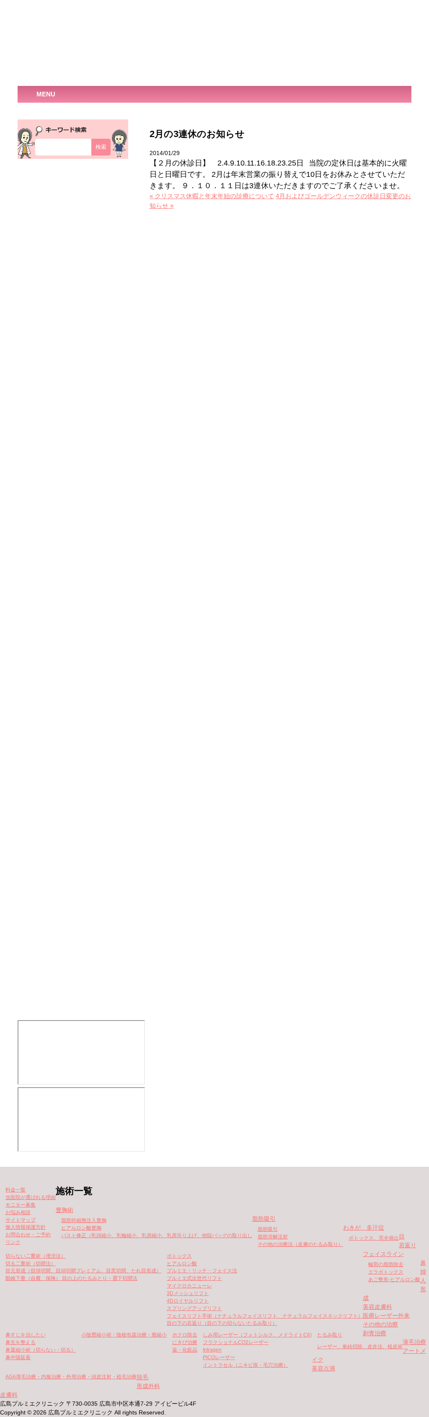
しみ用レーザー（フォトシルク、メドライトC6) (257, 1335)
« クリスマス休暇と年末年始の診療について (212, 196)
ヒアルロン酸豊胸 (81, 1228)
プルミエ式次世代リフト (194, 1278)
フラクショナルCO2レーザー (236, 1342)
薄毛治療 (414, 1342)
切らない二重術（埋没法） (35, 1256)
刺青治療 (374, 1333)
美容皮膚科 (377, 1306)
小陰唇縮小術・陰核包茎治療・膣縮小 (124, 1335)
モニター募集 (20, 1205)
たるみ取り (329, 1335)
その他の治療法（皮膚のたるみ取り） (300, 1244)
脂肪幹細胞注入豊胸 (83, 1220)
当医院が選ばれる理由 (30, 1197)
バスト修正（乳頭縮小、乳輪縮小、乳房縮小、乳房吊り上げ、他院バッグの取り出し (156, 1235)
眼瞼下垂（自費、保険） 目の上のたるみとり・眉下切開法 (71, 1278)
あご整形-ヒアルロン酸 (394, 1279)
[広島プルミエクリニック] (91, 43)
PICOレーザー (219, 1357)
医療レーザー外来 (386, 1315)
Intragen (212, 1350)
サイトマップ (20, 1220)
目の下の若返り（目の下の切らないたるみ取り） (222, 1323)
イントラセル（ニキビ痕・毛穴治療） (245, 1365)
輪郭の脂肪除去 (385, 1264)
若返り (407, 1245)
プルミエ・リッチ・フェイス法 (202, 1271)
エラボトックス (385, 1272)
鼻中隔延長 (18, 1357)
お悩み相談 (18, 1212)
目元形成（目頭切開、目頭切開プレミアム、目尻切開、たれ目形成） (83, 1271)
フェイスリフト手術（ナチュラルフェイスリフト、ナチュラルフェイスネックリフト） (265, 1316)
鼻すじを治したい (25, 1335)
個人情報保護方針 (25, 1227)
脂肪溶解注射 (273, 1237)
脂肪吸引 (264, 1218)
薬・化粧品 (184, 1350)
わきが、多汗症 (363, 1227)
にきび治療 (184, 1342)
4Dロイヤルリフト (188, 1301)
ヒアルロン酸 (182, 1264)
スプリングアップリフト (194, 1308)
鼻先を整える (20, 1342)
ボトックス (179, 1256)
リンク (13, 1242)
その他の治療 (380, 1324)
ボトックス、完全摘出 (374, 1238)
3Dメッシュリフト (188, 1293)
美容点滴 (323, 1368)
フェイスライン (383, 1254)
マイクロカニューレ (189, 1286)
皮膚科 (9, 1394)
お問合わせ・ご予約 (28, 1235)
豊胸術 (64, 1210)
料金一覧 (15, 1190)
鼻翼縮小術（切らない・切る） (40, 1350)
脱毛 (142, 1377)
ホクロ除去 (184, 1335)
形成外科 (148, 1386)
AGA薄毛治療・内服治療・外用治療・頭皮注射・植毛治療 (71, 1377)
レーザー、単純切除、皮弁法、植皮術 (360, 1347)
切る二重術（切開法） (30, 1264)
